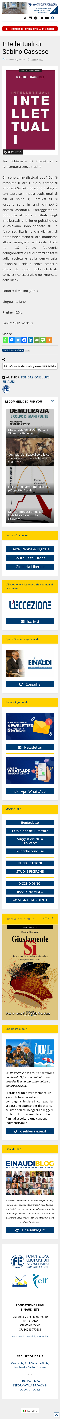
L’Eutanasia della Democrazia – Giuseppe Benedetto (29, 431)
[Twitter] (18, 340)
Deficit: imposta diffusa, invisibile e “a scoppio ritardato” (24, 515)
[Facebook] (24, 340)
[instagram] (41, 18)
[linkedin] (30, 18)
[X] (25, 18)
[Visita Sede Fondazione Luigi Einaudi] (30, 12)
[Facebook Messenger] (12, 340)
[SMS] (43, 340)
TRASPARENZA (30, 1381)
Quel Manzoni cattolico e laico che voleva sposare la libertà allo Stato (28, 458)
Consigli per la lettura (20, 919)
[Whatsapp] (5, 340)
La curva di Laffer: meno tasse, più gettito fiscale (29, 488)
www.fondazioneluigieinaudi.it (30, 1336)
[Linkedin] (30, 340)
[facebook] (35, 18)
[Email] (37, 340)
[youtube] (47, 18)
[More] (49, 340)
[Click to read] (30, 423)
